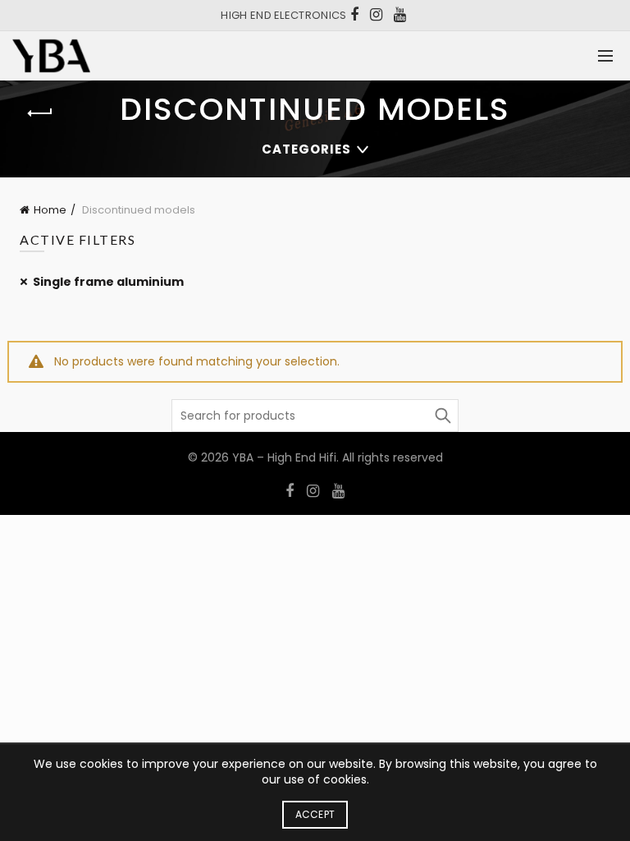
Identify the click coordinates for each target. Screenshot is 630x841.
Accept (315, 814)
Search (442, 415)
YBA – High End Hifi (284, 457)
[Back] (40, 113)
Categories (306, 149)
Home (50, 210)
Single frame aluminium (108, 281)
